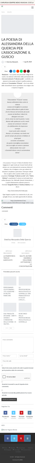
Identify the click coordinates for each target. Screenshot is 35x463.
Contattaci (18, 451)
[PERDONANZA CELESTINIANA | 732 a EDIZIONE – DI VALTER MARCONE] (10, 280)
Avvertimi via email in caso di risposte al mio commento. (15, 385)
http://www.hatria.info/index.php (17, 191)
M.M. (21, 459)
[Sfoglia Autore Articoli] (18, 233)
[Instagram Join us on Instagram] (27, 437)
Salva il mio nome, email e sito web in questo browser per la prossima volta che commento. (17, 369)
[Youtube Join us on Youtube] (20, 437)
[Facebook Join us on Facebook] (7, 437)
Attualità (2, 35)
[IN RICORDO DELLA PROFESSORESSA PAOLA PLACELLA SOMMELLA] (25, 307)
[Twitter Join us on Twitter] (14, 437)
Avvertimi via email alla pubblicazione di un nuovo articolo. (17, 394)
